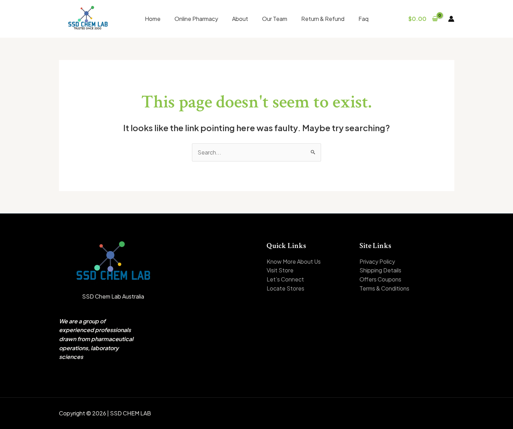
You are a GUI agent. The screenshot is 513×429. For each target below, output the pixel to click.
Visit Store (280, 270)
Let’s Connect (285, 279)
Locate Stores (285, 288)
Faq (363, 18)
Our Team (274, 18)
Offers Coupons (380, 279)
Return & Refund (322, 18)
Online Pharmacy (196, 18)
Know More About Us (294, 261)
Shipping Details (380, 270)
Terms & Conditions (384, 288)
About (240, 18)
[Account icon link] (451, 19)
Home (153, 18)
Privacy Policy (377, 261)
